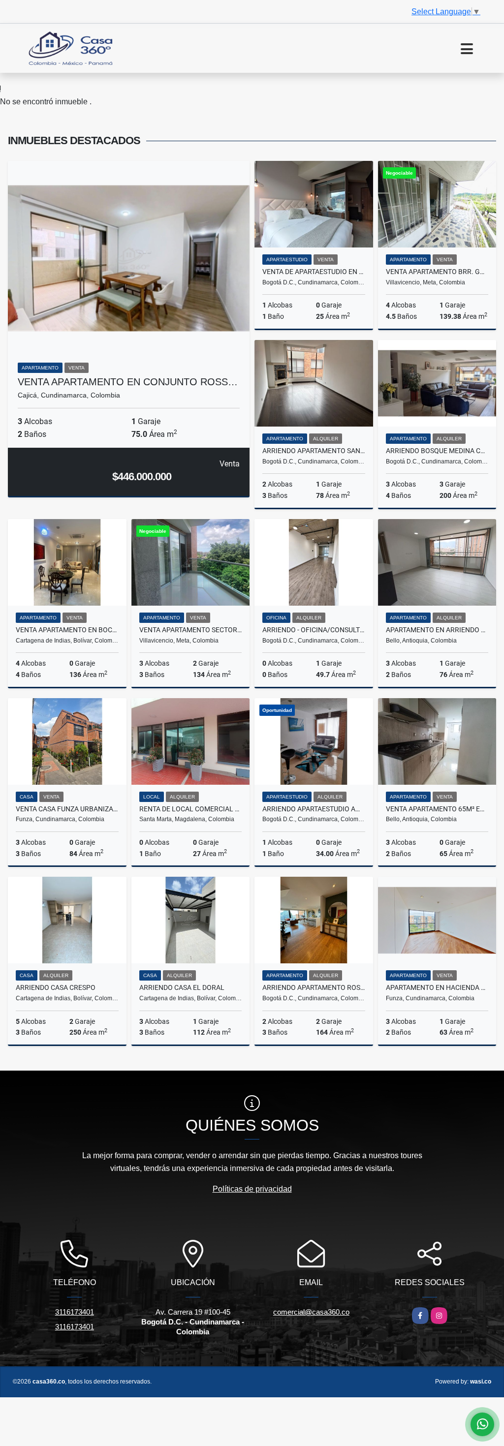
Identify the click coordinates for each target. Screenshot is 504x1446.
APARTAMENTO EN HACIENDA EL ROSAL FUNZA (437, 987)
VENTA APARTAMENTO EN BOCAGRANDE (67, 630)
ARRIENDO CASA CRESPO (55, 987)
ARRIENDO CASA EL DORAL (181, 987)
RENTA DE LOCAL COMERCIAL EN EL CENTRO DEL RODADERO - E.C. (190, 809)
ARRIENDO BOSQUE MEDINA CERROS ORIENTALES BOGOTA (437, 451)
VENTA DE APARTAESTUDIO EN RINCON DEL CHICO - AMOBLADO (313, 272)
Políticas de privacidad (252, 1189)
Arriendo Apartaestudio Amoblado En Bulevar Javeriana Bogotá (313, 809)
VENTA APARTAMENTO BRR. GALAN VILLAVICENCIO (437, 272)
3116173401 (74, 1312)
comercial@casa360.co (311, 1312)
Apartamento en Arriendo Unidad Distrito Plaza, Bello (437, 630)
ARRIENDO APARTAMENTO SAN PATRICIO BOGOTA (313, 451)
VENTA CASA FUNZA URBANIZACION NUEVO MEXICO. (67, 809)
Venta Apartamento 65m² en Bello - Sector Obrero (437, 809)
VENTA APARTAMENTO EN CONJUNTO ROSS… (128, 381)
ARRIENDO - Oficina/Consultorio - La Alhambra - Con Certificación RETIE (313, 630)
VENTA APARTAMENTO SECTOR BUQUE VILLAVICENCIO (190, 630)
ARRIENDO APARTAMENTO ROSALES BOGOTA (313, 987)
